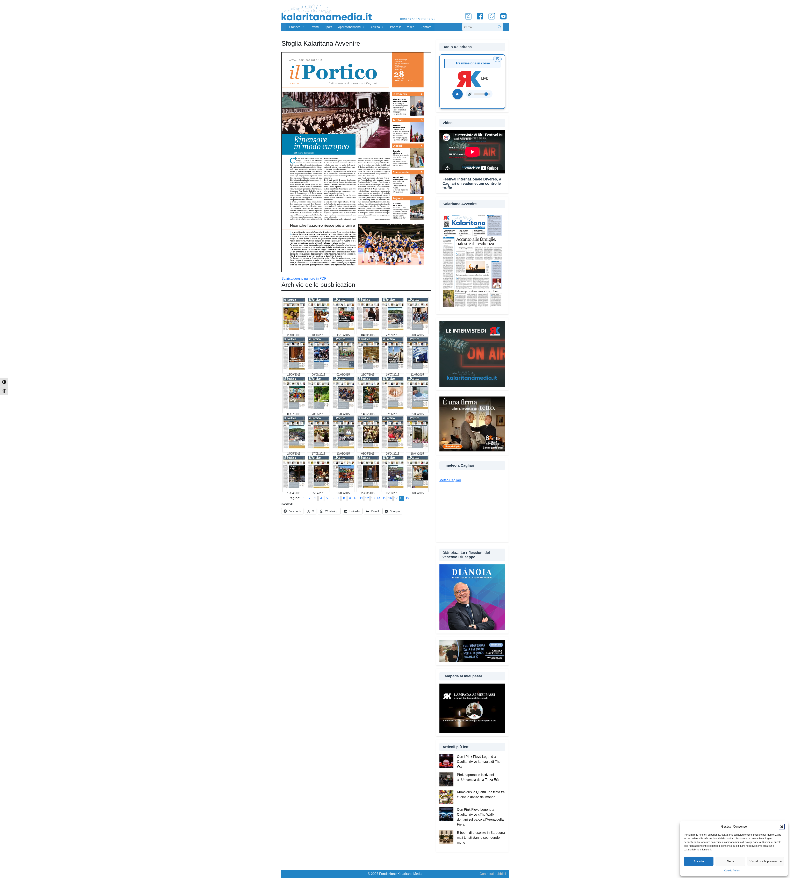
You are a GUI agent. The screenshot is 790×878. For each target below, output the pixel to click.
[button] (782, 827)
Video (411, 27)
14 (378, 498)
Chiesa (375, 27)
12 (367, 498)
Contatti (426, 27)
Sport (328, 27)
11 (361, 498)
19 (407, 498)
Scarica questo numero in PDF (303, 278)
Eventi (315, 27)
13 (373, 498)
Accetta (699, 861)
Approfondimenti (349, 27)
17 (396, 498)
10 (355, 498)
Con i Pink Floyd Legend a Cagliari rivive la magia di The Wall (479, 761)
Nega (730, 861)
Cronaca (294, 27)
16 (390, 498)
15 (384, 498)
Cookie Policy (732, 870)
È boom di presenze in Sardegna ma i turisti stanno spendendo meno (481, 837)
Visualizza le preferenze (765, 861)
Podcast (395, 27)
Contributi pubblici (493, 874)
